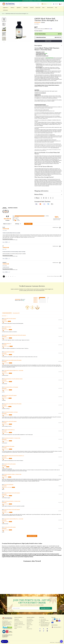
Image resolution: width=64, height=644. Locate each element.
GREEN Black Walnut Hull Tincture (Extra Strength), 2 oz (17, 13)
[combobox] (29, 4)
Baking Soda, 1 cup (7, 343)
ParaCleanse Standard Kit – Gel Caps (11, 412)
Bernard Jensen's (50, 7)
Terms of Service (29, 624)
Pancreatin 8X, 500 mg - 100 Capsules (11, 387)
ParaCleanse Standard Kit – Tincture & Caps (12, 438)
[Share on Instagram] (50, 198)
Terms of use (52, 642)
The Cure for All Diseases (8, 484)
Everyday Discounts (30, 620)
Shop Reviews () (16, 313)
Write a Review (28, 223)
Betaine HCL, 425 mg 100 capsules (10, 395)
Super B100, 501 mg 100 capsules (10, 318)
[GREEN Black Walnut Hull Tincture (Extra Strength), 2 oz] (6, 572)
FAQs (56, 7)
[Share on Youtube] (46, 198)
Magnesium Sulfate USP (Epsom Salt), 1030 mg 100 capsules (15, 335)
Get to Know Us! (17, 620)
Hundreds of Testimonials (18, 623)
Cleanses (12, 7)
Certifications (5, 10)
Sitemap (28, 626)
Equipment (19, 7)
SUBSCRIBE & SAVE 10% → (46, 608)
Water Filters (26, 7)
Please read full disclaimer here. (55, 147)
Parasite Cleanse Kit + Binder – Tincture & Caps (12, 474)
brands (59, 550)
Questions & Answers (13, 207)
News (28, 627)
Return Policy (29, 623)
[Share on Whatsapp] (53, 198)
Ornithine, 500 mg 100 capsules (10, 463)
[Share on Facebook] (44, 198)
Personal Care (38, 7)
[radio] (32, 218)
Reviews (4, 207)
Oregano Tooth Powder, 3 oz (9, 429)
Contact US (16, 619)
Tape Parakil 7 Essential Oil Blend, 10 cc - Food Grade (13, 370)
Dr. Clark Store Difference (18, 621)
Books (43, 7)
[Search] (38, 4)
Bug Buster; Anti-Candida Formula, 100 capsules (12, 360)
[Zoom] (19, 30)
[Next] (4, 41)
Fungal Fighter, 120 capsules (9, 446)
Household (32, 7)
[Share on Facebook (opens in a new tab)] (6, 242)
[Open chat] (61, 641)
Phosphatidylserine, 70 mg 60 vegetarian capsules (13, 378)
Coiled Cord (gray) (7, 326)
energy (35, 547)
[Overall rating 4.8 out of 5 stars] (37, 22)
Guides (15, 628)
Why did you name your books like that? (19, 625)
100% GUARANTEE (29, 619)
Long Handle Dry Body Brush (9, 351)
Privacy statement (58, 642)
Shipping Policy (29, 621)
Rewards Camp (29, 628)
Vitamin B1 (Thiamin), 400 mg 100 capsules (12, 492)
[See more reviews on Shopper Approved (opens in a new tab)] (9, 242)
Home (3, 13)
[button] (36, 297)
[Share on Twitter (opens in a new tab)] (7, 242)
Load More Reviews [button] (32, 535)
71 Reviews (8, 220)
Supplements (5, 7)
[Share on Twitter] (48, 198)
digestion (47, 547)
